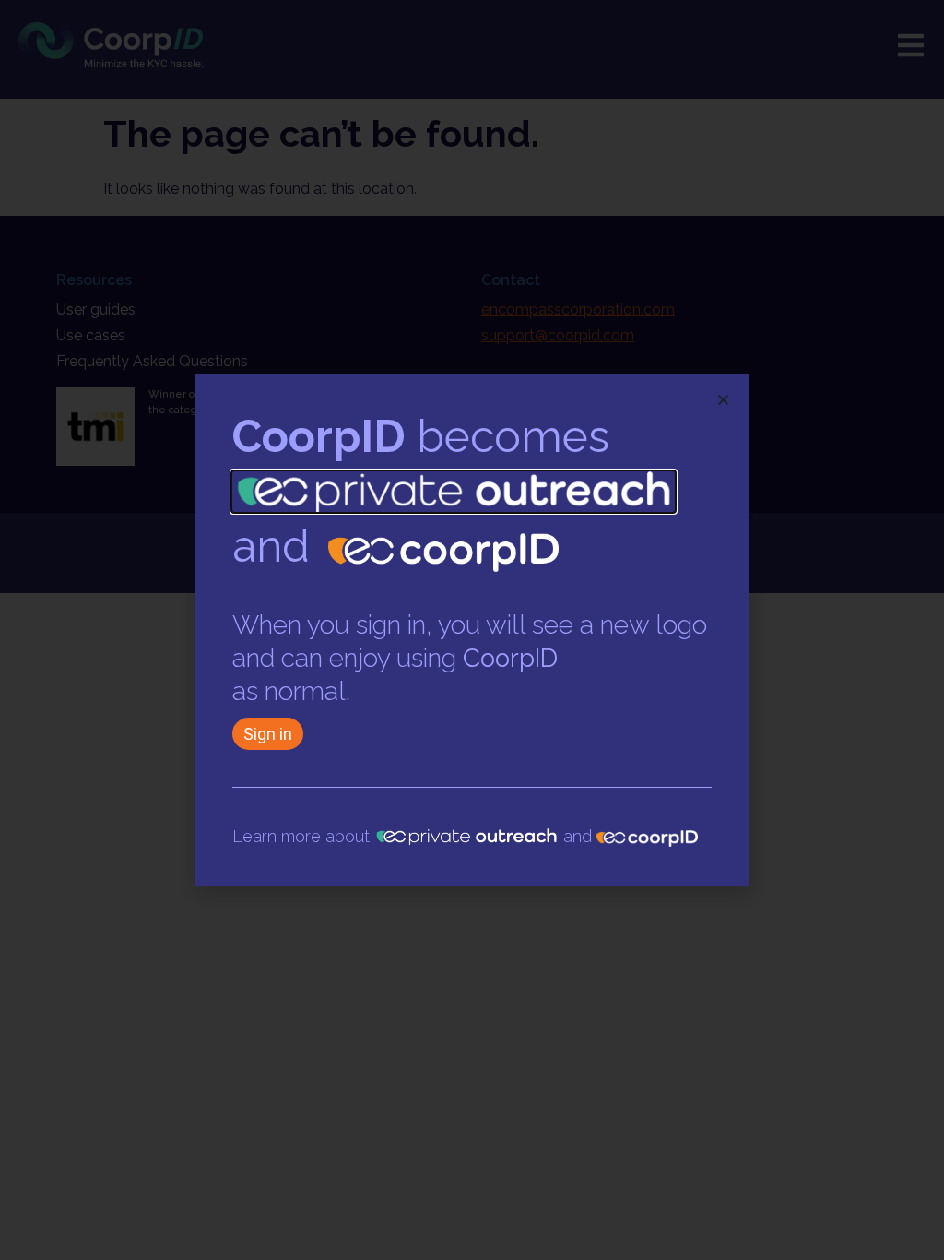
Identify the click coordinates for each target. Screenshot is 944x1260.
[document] (472, 630)
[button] (723, 400)
